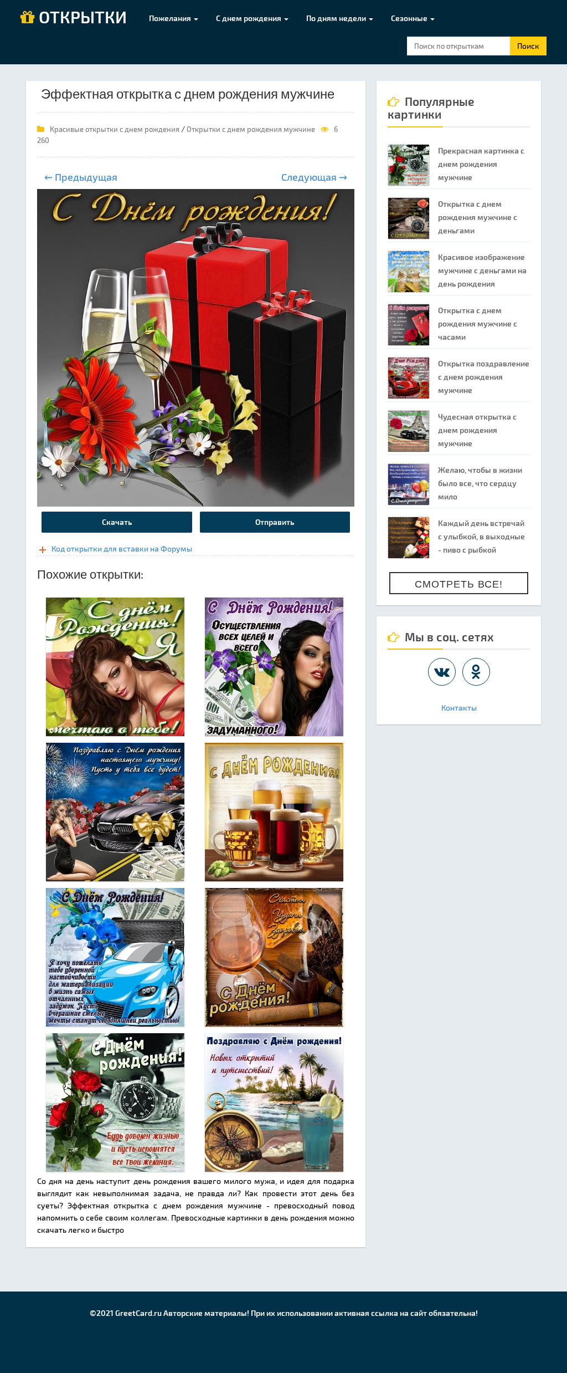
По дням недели (337, 18)
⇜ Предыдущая (80, 177)
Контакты (459, 707)
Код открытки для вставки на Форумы (121, 548)
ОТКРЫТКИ (81, 18)
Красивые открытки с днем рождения (114, 129)
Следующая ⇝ (314, 177)
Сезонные (410, 18)
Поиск (528, 45)
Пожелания (171, 18)
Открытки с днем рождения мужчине (251, 129)
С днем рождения (249, 18)
